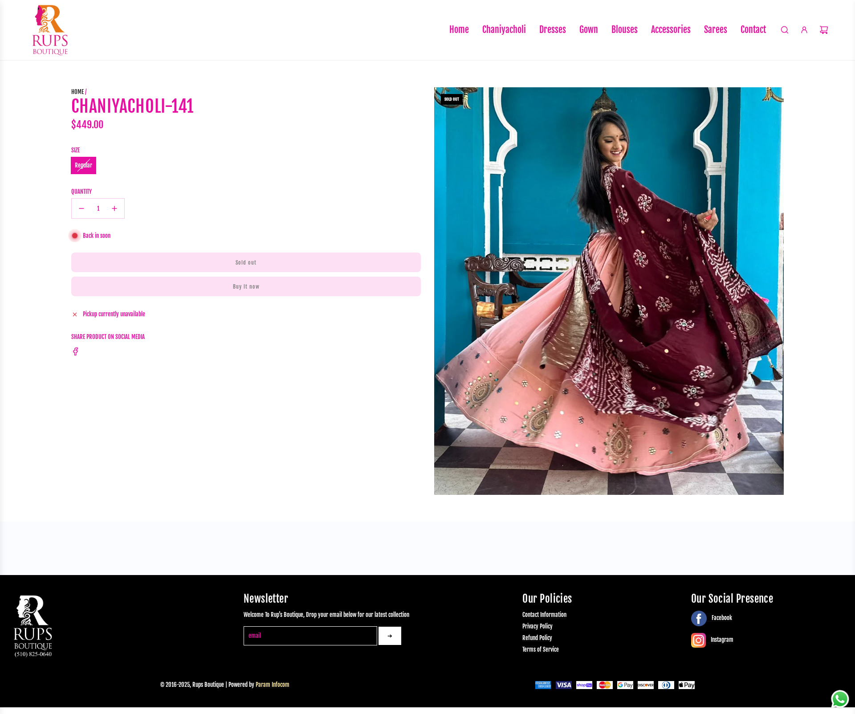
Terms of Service (540, 649)
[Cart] (824, 30)
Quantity (81, 191)
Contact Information (544, 615)
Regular (83, 165)
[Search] (784, 30)
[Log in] (804, 30)
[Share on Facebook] (76, 353)
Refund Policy (537, 637)
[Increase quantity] (114, 208)
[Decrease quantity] (81, 208)
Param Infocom (272, 684)
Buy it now (246, 286)
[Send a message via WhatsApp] (840, 699)
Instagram (721, 639)
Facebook (721, 617)
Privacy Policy (537, 626)
